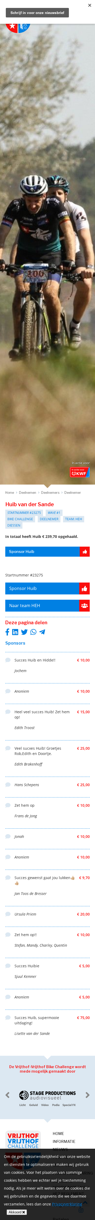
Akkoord (15, 1212)
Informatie (64, 1141)
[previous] (7, 1095)
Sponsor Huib (21, 551)
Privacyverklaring (67, 1204)
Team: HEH (73, 519)
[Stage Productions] (47, 1098)
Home (58, 1133)
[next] (87, 1095)
